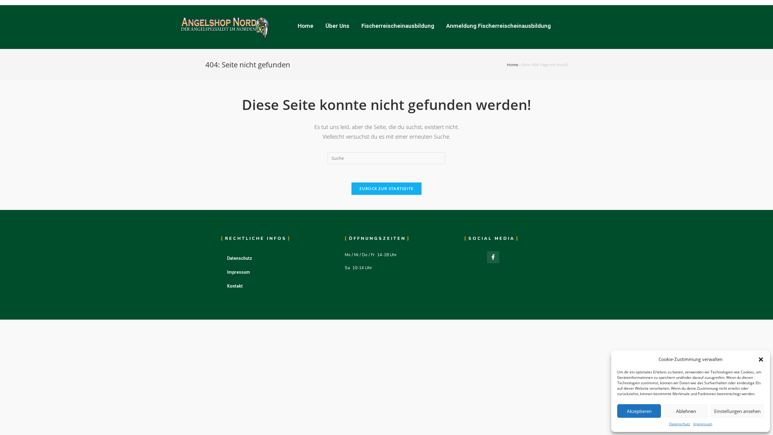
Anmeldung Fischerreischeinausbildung (498, 25)
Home (305, 25)
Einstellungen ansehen (737, 411)
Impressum (702, 424)
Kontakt (235, 286)
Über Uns (337, 25)
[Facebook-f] (493, 257)
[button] (761, 359)
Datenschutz (679, 424)
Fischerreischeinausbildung (397, 25)
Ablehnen (686, 411)
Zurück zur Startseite (386, 188)
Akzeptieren (639, 411)
